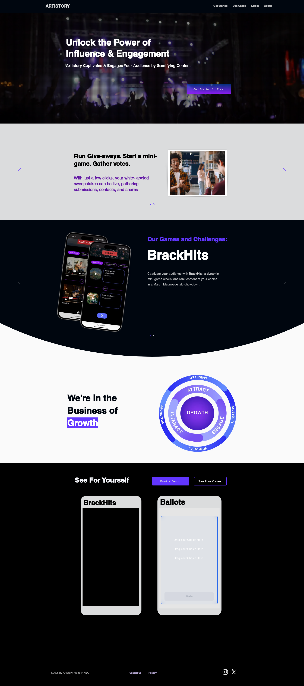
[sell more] (150, 204)
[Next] (284, 171)
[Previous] (19, 171)
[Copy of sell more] (153, 204)
